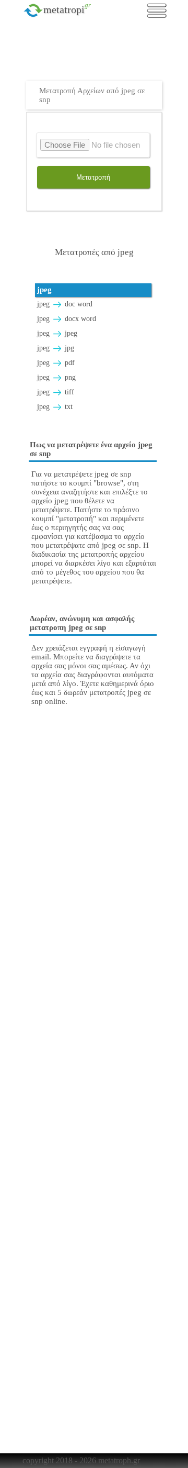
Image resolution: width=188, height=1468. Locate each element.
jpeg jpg (55, 348)
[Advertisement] (96, 55)
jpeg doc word (64, 304)
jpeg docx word (66, 319)
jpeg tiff (55, 392)
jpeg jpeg (57, 333)
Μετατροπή (93, 177)
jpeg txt (55, 407)
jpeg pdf (56, 363)
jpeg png (56, 377)
